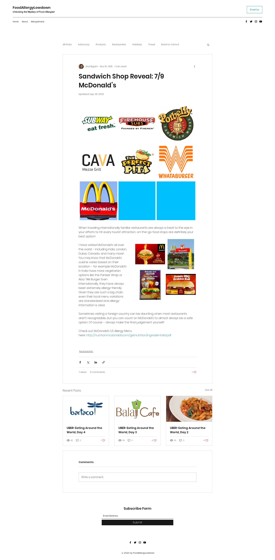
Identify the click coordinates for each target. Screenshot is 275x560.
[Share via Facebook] (80, 362)
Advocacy (83, 44)
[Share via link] (103, 362)
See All (208, 389)
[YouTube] (260, 21)
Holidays (137, 44)
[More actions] (194, 66)
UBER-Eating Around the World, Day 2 (187, 430)
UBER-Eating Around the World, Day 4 (84, 430)
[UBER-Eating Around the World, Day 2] (189, 409)
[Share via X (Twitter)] (87, 362)
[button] (208, 44)
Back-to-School (170, 44)
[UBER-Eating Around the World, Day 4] (86, 409)
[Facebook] (246, 21)
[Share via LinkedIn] (95, 362)
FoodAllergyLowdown (31, 7)
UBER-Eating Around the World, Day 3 (136, 430)
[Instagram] (255, 21)
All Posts (67, 44)
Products (101, 44)
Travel (151, 44)
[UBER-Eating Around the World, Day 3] (138, 409)
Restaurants (119, 44)
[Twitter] (251, 21)
